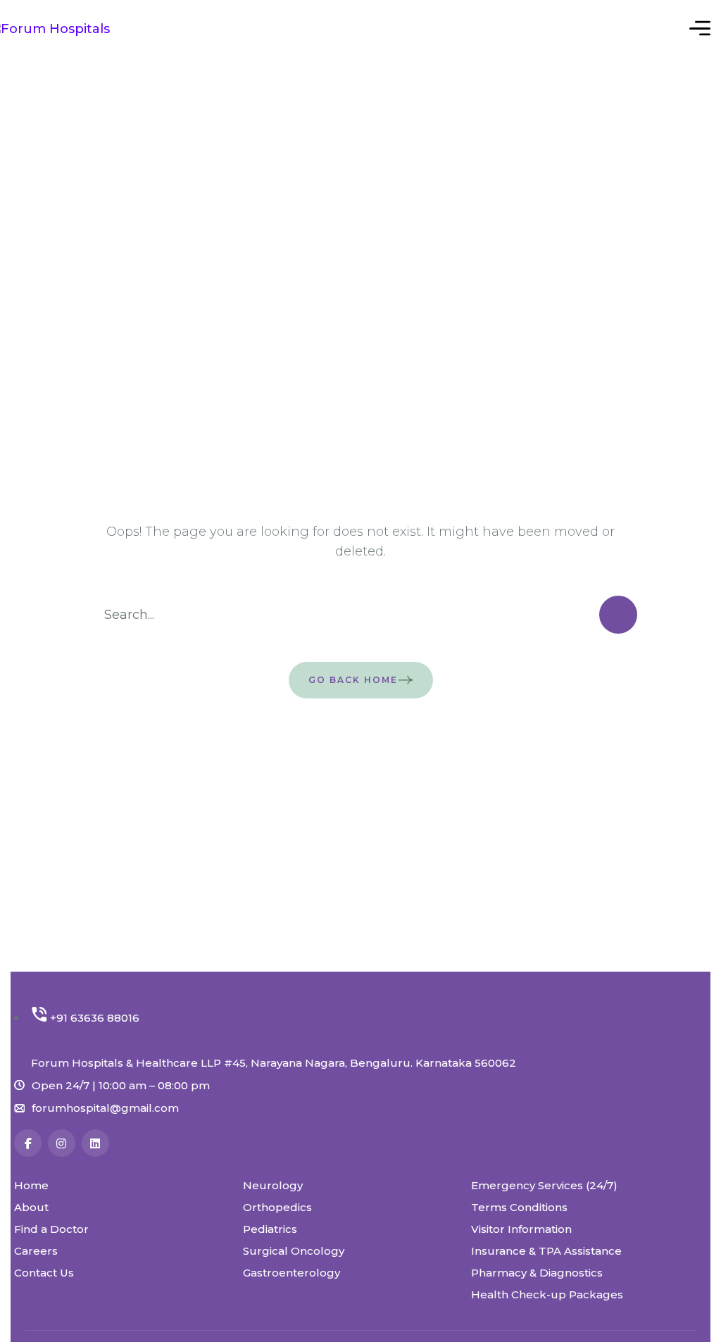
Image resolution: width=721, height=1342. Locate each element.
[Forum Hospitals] (71, 27)
